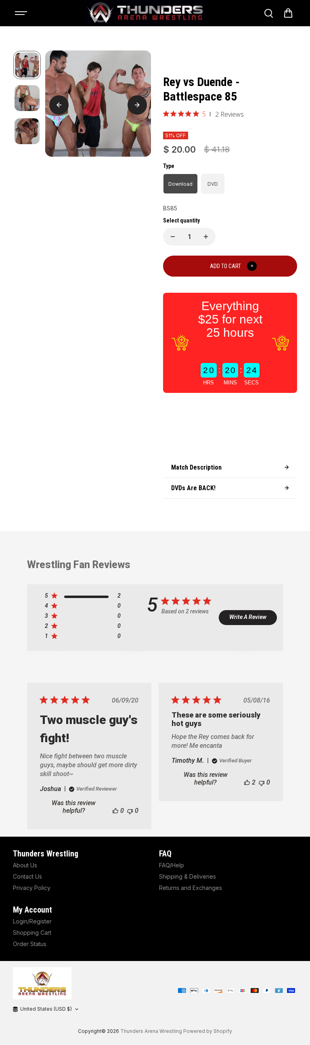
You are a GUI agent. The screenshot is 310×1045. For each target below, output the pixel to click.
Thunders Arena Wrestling (151, 1031)
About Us (25, 865)
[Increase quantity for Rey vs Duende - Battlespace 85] (206, 236)
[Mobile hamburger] (22, 13)
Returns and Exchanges (190, 887)
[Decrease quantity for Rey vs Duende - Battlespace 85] (172, 236)
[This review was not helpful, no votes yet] (130, 810)
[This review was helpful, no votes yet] (115, 810)
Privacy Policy (31, 887)
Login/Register (32, 921)
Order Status (29, 943)
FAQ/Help (171, 865)
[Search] (268, 13)
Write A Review (247, 617)
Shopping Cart (32, 932)
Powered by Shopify (207, 1031)
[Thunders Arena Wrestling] (144, 13)
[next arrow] (137, 105)
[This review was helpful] (247, 782)
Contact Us (27, 876)
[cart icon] (288, 13)
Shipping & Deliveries (187, 876)
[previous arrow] (59, 105)
